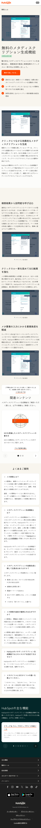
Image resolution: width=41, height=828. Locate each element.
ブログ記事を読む (20, 448)
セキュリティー (20, 815)
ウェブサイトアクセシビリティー (20, 819)
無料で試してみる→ (11, 73)
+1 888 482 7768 (20, 392)
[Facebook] (8, 787)
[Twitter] (22, 787)
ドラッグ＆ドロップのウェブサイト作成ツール (20, 727)
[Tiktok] (36, 787)
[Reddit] (32, 787)
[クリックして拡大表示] (20, 123)
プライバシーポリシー (27, 811)
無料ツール (5, 9)
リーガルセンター (12, 811)
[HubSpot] (6, 2)
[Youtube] (17, 787)
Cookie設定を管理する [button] (20, 823)
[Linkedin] (27, 787)
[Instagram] (12, 787)
